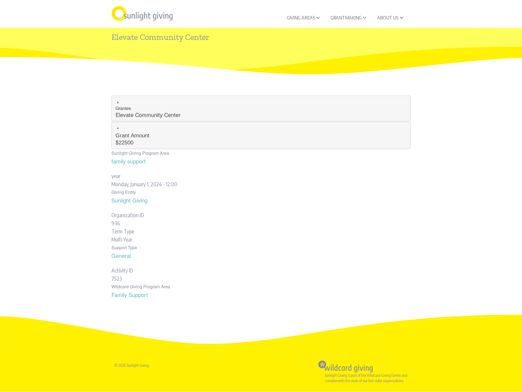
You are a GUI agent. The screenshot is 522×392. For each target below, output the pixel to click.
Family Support (129, 295)
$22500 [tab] (133, 139)
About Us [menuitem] (388, 17)
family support (128, 161)
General (121, 256)
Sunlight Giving (129, 200)
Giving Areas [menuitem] (301, 17)
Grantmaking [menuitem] (346, 17)
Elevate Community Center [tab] (148, 112)
